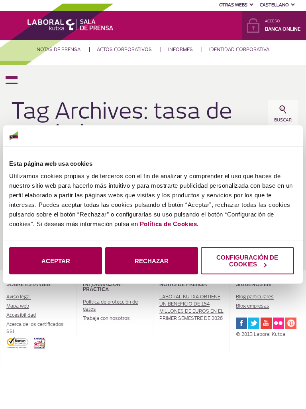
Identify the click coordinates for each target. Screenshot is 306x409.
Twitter (253, 323)
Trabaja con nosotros (106, 318)
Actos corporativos (124, 49)
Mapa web (17, 306)
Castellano (274, 5)
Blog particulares (255, 296)
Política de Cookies (168, 223)
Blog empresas (252, 306)
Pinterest (290, 323)
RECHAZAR (152, 260)
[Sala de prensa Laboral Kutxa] (70, 24)
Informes (180, 49)
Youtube (266, 323)
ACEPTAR (55, 260)
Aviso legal (18, 296)
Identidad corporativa (239, 49)
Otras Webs (233, 5)
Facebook (241, 323)
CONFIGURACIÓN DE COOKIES (247, 261)
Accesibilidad (21, 315)
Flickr (278, 323)
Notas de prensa (58, 49)
